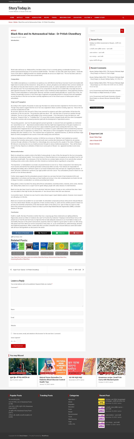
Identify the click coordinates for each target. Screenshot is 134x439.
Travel (54, 17)
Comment (14, 287)
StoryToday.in (20, 8)
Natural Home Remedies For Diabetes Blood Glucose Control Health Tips (52, 379)
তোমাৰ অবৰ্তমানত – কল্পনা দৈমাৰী (97, 52)
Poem (27, 17)
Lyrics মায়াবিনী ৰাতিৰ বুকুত (96, 60)
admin (24, 37)
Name (12, 309)
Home (12, 17)
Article (20, 17)
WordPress (45, 436)
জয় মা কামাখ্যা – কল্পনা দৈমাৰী (96, 56)
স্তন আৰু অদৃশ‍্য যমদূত (75, 377)
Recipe (46, 17)
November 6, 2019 (74, 380)
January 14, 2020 (44, 384)
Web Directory (65, 17)
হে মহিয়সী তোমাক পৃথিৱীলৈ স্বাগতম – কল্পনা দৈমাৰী (101, 49)
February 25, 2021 (16, 37)
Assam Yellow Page (96, 137)
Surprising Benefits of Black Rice (20, 259)
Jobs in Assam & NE (96, 140)
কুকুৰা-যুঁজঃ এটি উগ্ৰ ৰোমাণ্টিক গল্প (19, 377)
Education (77, 17)
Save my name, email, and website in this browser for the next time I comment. (37, 333)
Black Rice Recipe (43, 257)
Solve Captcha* (15, 338)
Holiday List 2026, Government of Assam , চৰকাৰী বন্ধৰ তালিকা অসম (115, 400)
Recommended (21, 373)
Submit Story (100, 17)
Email (12, 317)
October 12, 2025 (110, 424)
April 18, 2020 (14, 380)
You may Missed (17, 355)
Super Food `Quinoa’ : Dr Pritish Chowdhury (26, 270)
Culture (87, 17)
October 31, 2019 (103, 382)
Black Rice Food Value (20, 257)
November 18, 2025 (111, 403)
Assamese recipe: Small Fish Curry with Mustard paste (110, 378)
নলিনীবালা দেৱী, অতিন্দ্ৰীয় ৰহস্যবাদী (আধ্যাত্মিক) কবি (20, 415)
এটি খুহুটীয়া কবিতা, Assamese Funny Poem (20, 411)
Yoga (69, 421)
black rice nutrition (32, 257)
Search (122, 31)
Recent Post (105, 395)
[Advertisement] (47, 56)
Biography (71, 404)
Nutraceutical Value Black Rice (57, 257)
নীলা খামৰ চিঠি (12, 399)
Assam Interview (95, 144)
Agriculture (36, 17)
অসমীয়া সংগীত (71, 424)
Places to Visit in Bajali (107, 73)
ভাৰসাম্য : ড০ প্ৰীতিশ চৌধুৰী (74, 270)
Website (13, 325)
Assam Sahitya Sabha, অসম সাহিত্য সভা (112, 79)
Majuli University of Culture (108, 92)
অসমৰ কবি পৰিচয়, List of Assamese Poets (20, 402)
